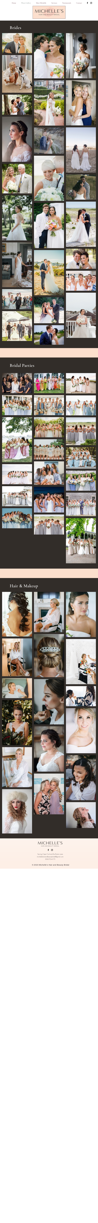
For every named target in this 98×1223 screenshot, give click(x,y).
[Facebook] (87, 3)
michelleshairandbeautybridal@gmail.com (50, 857)
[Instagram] (91, 3)
